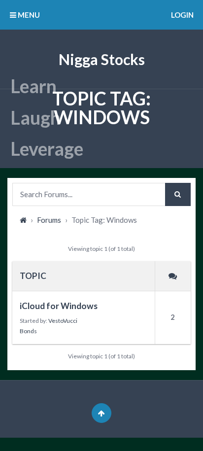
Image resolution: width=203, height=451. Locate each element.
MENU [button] (28, 14)
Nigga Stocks (102, 59)
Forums (49, 219)
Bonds (28, 331)
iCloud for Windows (59, 306)
